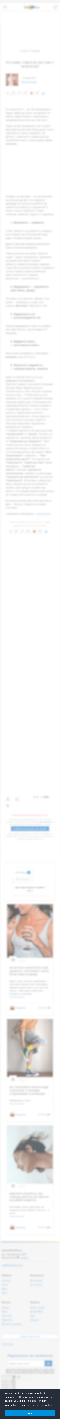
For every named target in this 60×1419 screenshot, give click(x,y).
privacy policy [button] (44, 1405)
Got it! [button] (30, 1413)
